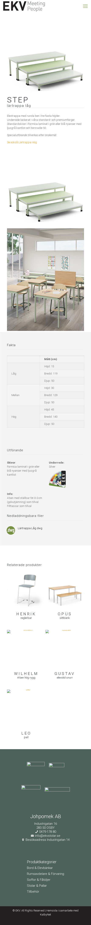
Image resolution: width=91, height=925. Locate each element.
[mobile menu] (85, 6)
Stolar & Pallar (37, 886)
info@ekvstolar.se (47, 836)
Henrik (26, 614)
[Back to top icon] (82, 916)
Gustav (65, 673)
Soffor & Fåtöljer (38, 880)
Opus (65, 614)
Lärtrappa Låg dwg (30, 528)
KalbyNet (45, 914)
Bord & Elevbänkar (40, 868)
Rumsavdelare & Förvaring (45, 874)
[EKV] (24, 6)
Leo (26, 733)
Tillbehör (33, 891)
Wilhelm (26, 673)
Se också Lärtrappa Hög (22, 142)
